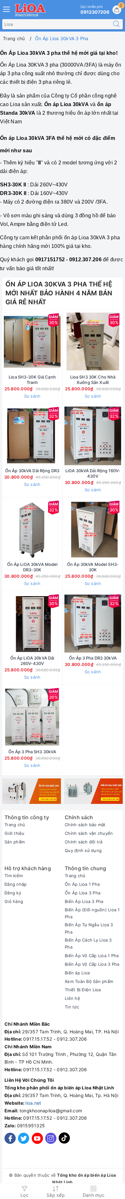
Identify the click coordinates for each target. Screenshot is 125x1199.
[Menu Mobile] (6, 8)
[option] (31, 791)
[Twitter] (23, 1138)
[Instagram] (50, 1138)
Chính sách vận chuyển (89, 833)
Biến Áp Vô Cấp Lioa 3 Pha (92, 964)
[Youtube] (37, 1138)
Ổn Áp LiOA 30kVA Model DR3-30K (32, 567)
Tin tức (72, 1006)
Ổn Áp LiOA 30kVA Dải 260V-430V (32, 660)
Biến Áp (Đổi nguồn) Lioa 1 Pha (92, 913)
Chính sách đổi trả (84, 841)
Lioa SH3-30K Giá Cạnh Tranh (32, 379)
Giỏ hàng (13, 901)
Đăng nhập (15, 884)
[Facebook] (10, 1138)
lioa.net (33, 1103)
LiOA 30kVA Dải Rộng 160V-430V (92, 473)
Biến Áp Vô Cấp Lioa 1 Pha (92, 955)
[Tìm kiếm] (116, 24)
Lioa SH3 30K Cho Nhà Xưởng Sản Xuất (93, 379)
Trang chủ (14, 824)
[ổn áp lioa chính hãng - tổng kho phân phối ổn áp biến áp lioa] (31, 791)
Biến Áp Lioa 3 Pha (84, 901)
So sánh (32, 396)
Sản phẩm (14, 841)
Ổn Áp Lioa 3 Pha (82, 892)
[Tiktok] (64, 1142)
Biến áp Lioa (77, 972)
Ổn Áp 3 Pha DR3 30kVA (93, 658)
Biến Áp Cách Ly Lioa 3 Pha (88, 943)
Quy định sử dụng (83, 850)
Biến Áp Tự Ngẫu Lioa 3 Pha (89, 928)
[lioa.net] (30, 10)
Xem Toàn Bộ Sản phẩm (89, 981)
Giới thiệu (14, 833)
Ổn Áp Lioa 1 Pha (82, 884)
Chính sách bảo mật (85, 824)
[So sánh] (62, 717)
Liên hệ (72, 998)
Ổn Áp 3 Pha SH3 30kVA (32, 751)
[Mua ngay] (62, 342)
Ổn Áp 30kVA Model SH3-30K (93, 567)
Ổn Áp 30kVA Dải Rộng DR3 (32, 470)
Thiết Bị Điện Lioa (83, 989)
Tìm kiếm (13, 875)
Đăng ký (12, 892)
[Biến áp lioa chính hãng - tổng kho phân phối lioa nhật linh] (93, 791)
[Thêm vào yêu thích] (16, 342)
